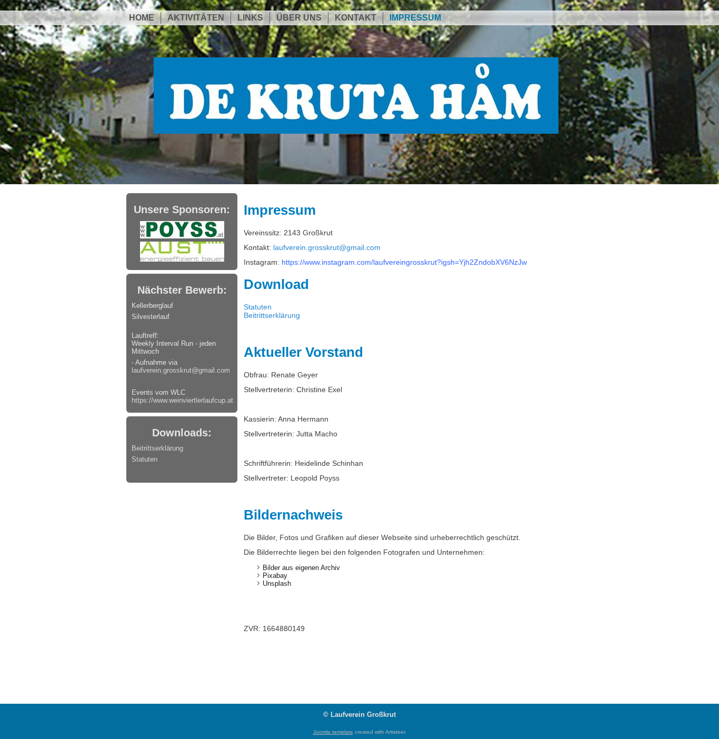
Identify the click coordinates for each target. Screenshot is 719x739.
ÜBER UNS (299, 17)
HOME (141, 17)
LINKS (250, 17)
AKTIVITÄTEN (195, 17)
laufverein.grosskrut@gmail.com (181, 370)
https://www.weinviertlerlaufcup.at (182, 400)
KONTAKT (355, 17)
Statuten (144, 459)
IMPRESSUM (415, 17)
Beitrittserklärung (157, 448)
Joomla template (333, 732)
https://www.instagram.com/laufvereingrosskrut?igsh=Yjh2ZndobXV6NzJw (404, 262)
